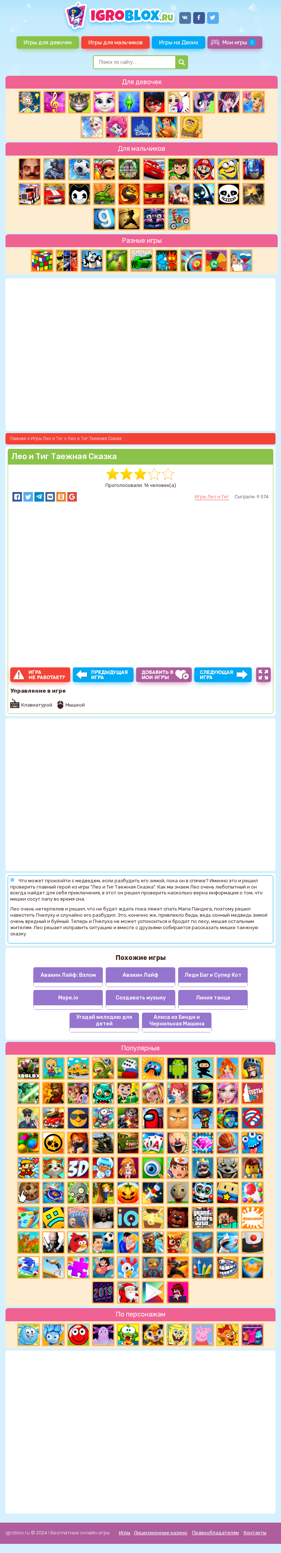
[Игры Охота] (129, 169)
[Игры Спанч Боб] (177, 1334)
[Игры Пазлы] (78, 1267)
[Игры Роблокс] (28, 1068)
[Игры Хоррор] (154, 219)
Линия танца (213, 998)
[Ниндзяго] (154, 194)
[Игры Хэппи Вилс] (78, 1217)
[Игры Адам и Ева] (191, 127)
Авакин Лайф (140, 975)
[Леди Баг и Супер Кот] (154, 102)
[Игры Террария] (202, 1118)
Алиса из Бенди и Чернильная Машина (177, 1020)
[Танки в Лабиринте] (141, 260)
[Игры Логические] (29, 102)
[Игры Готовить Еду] (166, 127)
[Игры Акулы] (227, 1242)
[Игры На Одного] (103, 1267)
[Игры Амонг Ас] (153, 1118)
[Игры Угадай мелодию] (54, 102)
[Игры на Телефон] (252, 1118)
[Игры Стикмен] (203, 194)
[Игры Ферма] (128, 1267)
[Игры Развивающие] (53, 1068)
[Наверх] (265, 1537)
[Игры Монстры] (252, 1143)
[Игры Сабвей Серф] (104, 169)
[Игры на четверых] (91, 260)
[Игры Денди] (28, 1168)
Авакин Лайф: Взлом (68, 975)
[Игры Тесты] (252, 1093)
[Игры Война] (103, 1068)
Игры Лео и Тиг (212, 496)
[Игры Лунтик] (103, 1334)
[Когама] (227, 1192)
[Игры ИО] (128, 1217)
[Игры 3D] (78, 1168)
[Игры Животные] (53, 1168)
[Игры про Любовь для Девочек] (128, 1242)
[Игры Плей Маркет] (153, 1292)
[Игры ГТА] (202, 1217)
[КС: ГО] (253, 194)
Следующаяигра (216, 675)
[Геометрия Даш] (53, 1217)
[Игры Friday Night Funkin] (177, 1292)
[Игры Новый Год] (128, 1292)
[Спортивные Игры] (191, 260)
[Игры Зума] (227, 1118)
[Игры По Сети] (153, 1267)
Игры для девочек (47, 42)
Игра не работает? (47, 675)
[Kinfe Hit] (153, 1192)
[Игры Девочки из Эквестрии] (116, 127)
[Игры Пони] (203, 102)
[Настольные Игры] (128, 1068)
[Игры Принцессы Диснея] (141, 127)
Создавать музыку (141, 998)
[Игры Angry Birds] (78, 1242)
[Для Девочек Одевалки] (252, 1334)
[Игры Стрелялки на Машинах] (53, 1118)
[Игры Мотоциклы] (179, 219)
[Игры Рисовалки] (202, 1267)
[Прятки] (103, 1192)
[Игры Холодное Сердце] (91, 127)
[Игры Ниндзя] (202, 1068)
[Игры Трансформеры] (253, 169)
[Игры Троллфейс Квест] (227, 1267)
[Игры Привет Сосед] (29, 169)
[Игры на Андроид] (177, 1068)
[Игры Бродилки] (177, 1242)
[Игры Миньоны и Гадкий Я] (228, 169)
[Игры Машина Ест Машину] (128, 1143)
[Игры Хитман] (53, 1242)
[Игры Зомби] (103, 1093)
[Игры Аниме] (128, 1168)
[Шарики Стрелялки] (28, 1143)
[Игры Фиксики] (53, 1334)
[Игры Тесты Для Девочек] (78, 1093)
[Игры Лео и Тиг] (153, 1334)
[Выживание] (116, 260)
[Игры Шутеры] (54, 169)
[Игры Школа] (78, 1068)
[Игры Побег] (103, 1168)
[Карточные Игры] (153, 1143)
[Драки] (179, 194)
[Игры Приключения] (153, 1242)
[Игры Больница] (177, 1168)
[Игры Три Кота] (227, 1334)
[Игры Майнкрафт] (227, 1217)
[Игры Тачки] (154, 169)
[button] (17, 497)
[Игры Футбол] (79, 169)
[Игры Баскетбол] (227, 1143)
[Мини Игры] (153, 1068)
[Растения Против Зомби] (78, 1192)
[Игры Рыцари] (252, 1068)
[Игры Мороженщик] (177, 1143)
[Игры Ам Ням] (128, 1334)
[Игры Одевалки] (253, 102)
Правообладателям (215, 1532)
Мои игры (238, 42)
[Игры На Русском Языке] (241, 260)
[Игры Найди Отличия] (153, 1168)
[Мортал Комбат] (129, 194)
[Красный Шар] (78, 1334)
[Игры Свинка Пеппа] (202, 1334)
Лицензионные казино (160, 1532)
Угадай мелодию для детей (104, 1020)
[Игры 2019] (103, 1292)
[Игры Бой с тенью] (129, 219)
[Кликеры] (28, 1192)
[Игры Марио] (203, 169)
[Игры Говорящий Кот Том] (79, 102)
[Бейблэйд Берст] (53, 1192)
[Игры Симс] (129, 102)
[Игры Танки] (104, 194)
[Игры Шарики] (252, 1192)
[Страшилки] (227, 1168)
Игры (124, 1532)
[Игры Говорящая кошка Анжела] (104, 102)
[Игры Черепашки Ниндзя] (202, 1093)
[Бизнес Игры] (128, 1093)
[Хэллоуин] (128, 1192)
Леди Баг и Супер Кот (212, 975)
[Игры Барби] (153, 1093)
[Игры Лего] (252, 1168)
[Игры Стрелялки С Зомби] (128, 1118)
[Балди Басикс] (177, 1192)
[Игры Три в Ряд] (202, 1143)
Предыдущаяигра (109, 675)
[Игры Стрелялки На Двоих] (103, 1143)
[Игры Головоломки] (42, 260)
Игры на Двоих (178, 42)
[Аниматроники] (202, 1192)
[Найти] (181, 62)
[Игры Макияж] (227, 1093)
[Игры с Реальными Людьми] (177, 1118)
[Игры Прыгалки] (53, 1267)
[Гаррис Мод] (104, 219)
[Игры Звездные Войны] (28, 1093)
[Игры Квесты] (202, 1242)
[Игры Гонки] (54, 194)
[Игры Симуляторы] (28, 1242)
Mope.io (68, 998)
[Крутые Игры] (78, 1118)
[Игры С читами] (153, 1217)
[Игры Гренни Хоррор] (103, 1217)
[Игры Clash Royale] (202, 1168)
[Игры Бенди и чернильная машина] (79, 194)
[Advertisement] (140, 1431)
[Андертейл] (228, 194)
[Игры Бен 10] (179, 169)
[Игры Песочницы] (252, 1267)
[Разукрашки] (28, 1217)
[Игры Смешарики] (28, 1334)
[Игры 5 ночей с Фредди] (177, 1217)
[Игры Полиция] (28, 1118)
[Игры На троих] (67, 260)
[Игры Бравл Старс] (53, 1143)
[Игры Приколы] (103, 1118)
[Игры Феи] (177, 1093)
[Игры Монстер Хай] (228, 102)
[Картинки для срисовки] (179, 102)
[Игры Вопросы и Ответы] (216, 260)
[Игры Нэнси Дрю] (78, 1143)
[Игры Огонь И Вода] (166, 260)
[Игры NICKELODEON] (252, 1217)
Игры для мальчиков (115, 42)
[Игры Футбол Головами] (103, 1242)
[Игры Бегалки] (28, 1267)
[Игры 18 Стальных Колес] (29, 194)
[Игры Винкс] (227, 1068)
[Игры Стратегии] (53, 1093)
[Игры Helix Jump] (252, 1242)
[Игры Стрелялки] (177, 1267)
